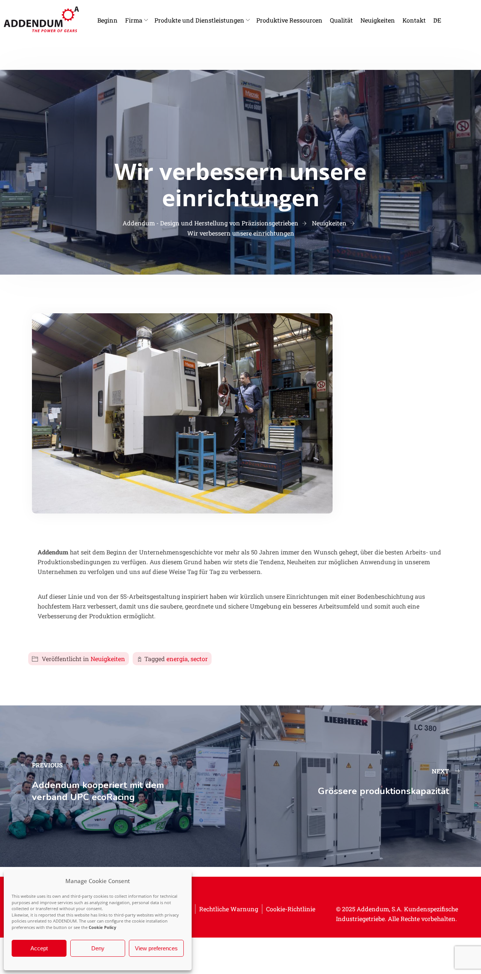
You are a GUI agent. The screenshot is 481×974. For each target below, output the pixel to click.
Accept (39, 948)
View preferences (156, 948)
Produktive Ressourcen (289, 20)
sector (199, 659)
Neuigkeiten (377, 20)
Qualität (341, 20)
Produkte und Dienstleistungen (199, 20)
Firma (133, 20)
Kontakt (414, 20)
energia (177, 659)
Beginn (107, 20)
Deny (97, 948)
